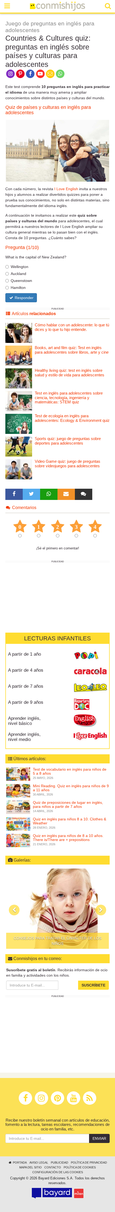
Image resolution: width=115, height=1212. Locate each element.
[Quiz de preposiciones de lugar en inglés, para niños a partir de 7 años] (18, 807)
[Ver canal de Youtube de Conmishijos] (40, 73)
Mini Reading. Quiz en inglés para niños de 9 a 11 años (71, 788)
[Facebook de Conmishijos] (30, 73)
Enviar (99, 1138)
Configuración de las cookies (57, 1172)
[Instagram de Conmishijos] (10, 73)
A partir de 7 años (25, 686)
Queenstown (21, 280)
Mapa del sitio (30, 1167)
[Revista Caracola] (90, 672)
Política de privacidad (89, 1162)
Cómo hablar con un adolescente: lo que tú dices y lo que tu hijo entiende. (72, 327)
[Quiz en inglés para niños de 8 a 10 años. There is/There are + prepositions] (18, 840)
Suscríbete (93, 985)
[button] (14, 910)
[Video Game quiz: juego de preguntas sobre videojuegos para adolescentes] (18, 469)
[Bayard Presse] (52, 1193)
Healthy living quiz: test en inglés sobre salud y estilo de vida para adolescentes (69, 372)
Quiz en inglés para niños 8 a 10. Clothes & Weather (69, 821)
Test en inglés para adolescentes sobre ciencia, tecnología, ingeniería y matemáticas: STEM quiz (69, 397)
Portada (19, 1162)
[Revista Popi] (90, 656)
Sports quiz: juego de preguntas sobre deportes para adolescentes (68, 440)
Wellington (19, 267)
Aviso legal (38, 1162)
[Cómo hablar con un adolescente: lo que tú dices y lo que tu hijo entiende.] (18, 333)
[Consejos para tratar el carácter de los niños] (57, 909)
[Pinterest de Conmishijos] (20, 73)
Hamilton (18, 287)
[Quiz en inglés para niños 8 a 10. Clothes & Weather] (18, 823)
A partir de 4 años (25, 670)
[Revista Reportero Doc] (90, 704)
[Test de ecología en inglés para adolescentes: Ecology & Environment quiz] (18, 424)
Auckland (18, 274)
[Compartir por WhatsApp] (60, 73)
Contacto (52, 1167)
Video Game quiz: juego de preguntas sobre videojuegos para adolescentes (67, 463)
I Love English (66, 189)
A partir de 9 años (25, 702)
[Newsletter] (66, 494)
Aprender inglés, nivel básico (24, 721)
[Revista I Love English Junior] (90, 720)
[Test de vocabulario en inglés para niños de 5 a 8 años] (18, 773)
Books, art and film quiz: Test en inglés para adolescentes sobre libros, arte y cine (72, 349)
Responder (23, 298)
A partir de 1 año (24, 654)
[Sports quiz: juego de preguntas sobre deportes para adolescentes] (18, 446)
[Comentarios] (83, 494)
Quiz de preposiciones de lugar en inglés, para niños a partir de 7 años (68, 804)
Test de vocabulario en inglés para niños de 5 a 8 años (69, 771)
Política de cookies (80, 1167)
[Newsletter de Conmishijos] (50, 73)
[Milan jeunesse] (78, 1193)
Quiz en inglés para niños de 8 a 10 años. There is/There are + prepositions (68, 838)
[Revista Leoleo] (90, 688)
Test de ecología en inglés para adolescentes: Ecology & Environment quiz (72, 418)
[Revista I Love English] (90, 736)
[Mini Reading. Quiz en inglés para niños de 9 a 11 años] (18, 790)
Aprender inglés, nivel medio (24, 737)
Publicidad (59, 1162)
